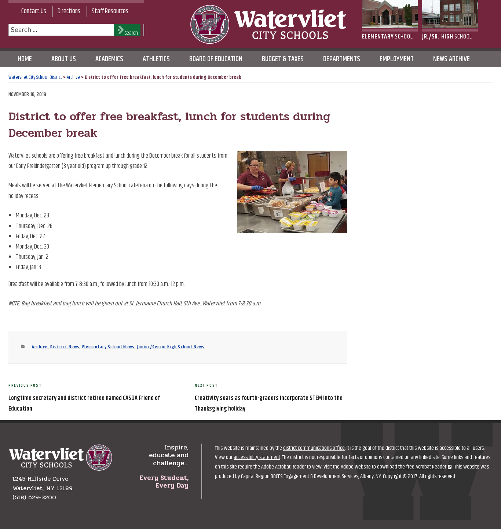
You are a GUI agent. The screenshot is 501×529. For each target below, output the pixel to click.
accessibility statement (257, 457)
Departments (341, 59)
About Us (63, 59)
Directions (69, 11)
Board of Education (215, 59)
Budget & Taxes (283, 59)
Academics (109, 59)
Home (25, 59)
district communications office (314, 448)
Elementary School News (108, 347)
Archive (40, 347)
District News (65, 347)
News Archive (451, 59)
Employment (397, 59)
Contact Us (33, 11)
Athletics (156, 59)
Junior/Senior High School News (171, 347)
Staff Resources (110, 11)
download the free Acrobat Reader (411, 466)
